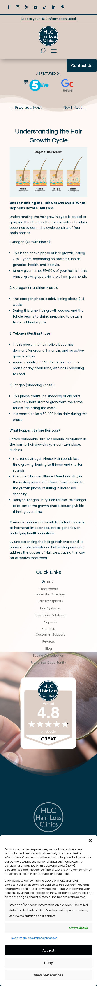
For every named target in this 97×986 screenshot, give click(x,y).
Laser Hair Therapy (50, 594)
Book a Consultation (48, 655)
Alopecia (50, 622)
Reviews (48, 641)
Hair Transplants (50, 601)
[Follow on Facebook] (8, 7)
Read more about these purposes (34, 938)
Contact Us (81, 65)
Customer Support (50, 634)
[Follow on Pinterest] (62, 7)
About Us (48, 629)
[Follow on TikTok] (44, 7)
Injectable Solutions (50, 615)
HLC (50, 582)
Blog (48, 648)
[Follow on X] (26, 7)
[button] (90, 840)
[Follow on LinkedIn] (53, 7)
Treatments (48, 589)
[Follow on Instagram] (17, 7)
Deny (48, 962)
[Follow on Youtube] (35, 7)
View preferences (48, 975)
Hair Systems (50, 608)
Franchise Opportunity (48, 662)
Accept (48, 950)
